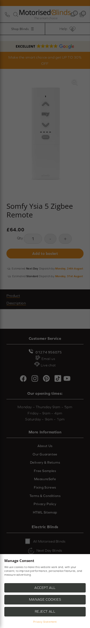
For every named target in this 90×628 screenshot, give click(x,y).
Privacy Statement (45, 621)
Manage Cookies (45, 599)
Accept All (45, 588)
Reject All (45, 611)
